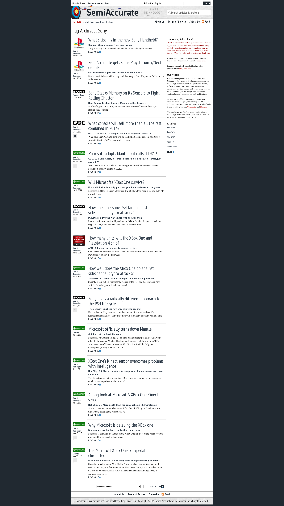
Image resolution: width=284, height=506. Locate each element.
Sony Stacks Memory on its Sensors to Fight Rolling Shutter (124, 95)
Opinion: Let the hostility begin (104, 334)
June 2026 (171, 132)
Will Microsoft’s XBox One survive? (116, 182)
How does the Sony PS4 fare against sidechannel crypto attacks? (117, 210)
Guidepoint (191, 106)
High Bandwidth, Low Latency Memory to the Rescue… (117, 102)
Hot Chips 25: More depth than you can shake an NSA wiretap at (122, 404)
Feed (207, 21)
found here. (201, 60)
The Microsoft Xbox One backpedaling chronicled (119, 452)
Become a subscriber (98, 3)
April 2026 (171, 141)
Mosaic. (203, 106)
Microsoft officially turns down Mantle (120, 329)
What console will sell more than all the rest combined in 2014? (125, 125)
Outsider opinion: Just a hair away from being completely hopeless (124, 460)
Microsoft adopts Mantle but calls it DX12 (122, 153)
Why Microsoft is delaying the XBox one (120, 425)
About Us (159, 21)
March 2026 (172, 146)
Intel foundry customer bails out (99, 22)
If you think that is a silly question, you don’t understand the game (124, 187)
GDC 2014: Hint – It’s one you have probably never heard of (119, 133)
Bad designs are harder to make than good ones (114, 430)
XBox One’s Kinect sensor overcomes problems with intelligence (125, 363)
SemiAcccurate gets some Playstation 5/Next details (124, 64)
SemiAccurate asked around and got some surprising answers (121, 278)
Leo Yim (76, 332)
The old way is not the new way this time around (114, 308)
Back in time (155, 486)
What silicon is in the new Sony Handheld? (123, 40)
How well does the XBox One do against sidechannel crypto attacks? (121, 270)
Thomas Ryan (78, 95)
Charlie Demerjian (77, 52)
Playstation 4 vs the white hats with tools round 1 (115, 217)
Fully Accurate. (185, 68)
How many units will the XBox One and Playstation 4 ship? (120, 240)
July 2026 (171, 127)
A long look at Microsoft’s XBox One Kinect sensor (123, 397)
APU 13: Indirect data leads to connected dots (113, 248)
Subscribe (194, 21)
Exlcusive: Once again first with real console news (115, 72)
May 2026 (171, 137)
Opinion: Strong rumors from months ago (110, 44)
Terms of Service (177, 21)
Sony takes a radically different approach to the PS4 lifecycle (124, 301)
